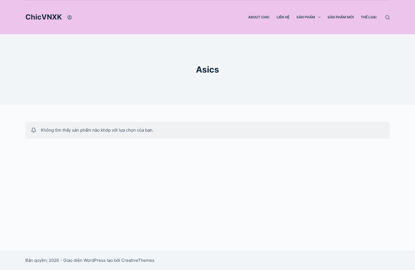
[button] (319, 17)
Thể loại (368, 17)
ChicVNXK (43, 17)
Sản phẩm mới (340, 17)
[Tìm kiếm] (387, 17)
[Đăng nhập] (69, 17)
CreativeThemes (137, 260)
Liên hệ (283, 17)
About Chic (259, 17)
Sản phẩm (305, 17)
